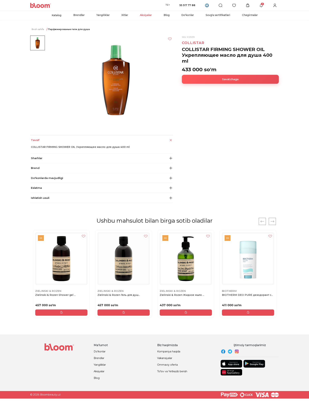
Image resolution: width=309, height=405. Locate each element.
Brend (35, 168)
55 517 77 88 (187, 5)
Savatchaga (230, 79)
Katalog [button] (56, 15)
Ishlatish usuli (40, 198)
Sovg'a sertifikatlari (218, 15)
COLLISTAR (193, 43)
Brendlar (79, 15)
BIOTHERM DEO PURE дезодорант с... (247, 295)
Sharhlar (36, 158)
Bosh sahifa (38, 29)
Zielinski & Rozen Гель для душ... (118, 295)
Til (166, 4)
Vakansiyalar (164, 358)
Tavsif (35, 140)
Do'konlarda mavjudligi (47, 178)
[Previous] (262, 221)
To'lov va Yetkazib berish (172, 371)
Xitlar (124, 15)
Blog (167, 15)
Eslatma (36, 188)
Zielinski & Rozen (48, 291)
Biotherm (229, 291)
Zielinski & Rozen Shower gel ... (55, 295)
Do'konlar (187, 15)
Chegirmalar (250, 15)
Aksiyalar (146, 15)
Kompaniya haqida (168, 351)
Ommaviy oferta (167, 364)
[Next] (272, 221)
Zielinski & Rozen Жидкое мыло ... (182, 295)
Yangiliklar (103, 15)
